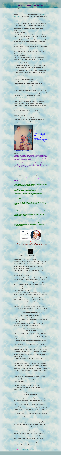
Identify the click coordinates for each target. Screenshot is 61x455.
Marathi (42, 14)
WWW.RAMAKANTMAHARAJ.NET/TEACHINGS (27, 449)
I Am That (25, 14)
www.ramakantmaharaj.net (21, 97)
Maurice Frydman (17, 16)
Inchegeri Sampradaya (19, 11)
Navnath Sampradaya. (39, 11)
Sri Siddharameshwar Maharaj (30, 5)
